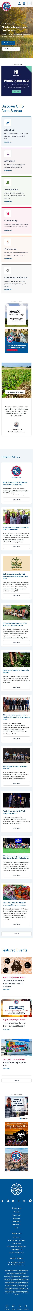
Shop (16, 1228)
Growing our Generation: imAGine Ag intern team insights (16, 528)
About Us (16, 1212)
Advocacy (16, 1218)
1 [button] (2, 23)
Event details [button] (9, 56)
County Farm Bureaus (16, 1253)
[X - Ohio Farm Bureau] (8, 1201)
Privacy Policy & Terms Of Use (16, 1246)
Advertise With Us (16, 1249)
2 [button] (4, 23)
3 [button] (5, 23)
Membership (17, 1215)
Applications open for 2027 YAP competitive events (14, 812)
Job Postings (16, 1243)
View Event (6, 989)
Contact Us (16, 1237)
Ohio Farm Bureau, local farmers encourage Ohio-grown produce (14, 904)
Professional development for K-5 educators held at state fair (15, 624)
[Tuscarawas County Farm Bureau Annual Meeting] (16, 1008)
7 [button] (13, 23)
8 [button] (15, 23)
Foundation (16, 1224)
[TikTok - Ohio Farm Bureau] (30, 1201)
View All (16, 934)
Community (16, 1221)
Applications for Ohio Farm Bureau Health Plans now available (15, 483)
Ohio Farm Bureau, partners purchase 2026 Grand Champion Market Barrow (16, 857)
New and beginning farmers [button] (15, 392)
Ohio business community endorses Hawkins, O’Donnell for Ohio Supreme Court (16, 717)
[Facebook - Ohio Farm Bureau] (2, 1201)
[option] (16, 32)
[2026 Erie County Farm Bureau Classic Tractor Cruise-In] (16, 965)
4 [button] (7, 23)
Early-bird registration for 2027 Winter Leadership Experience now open (15, 576)
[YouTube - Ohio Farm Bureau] (24, 1201)
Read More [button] (16, 500)
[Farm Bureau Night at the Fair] (16, 1047)
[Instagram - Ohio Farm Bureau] (18, 1201)
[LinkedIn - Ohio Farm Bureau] (13, 1201)
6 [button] (11, 23)
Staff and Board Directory (16, 1240)
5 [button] (9, 23)
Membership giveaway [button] (11, 51)
